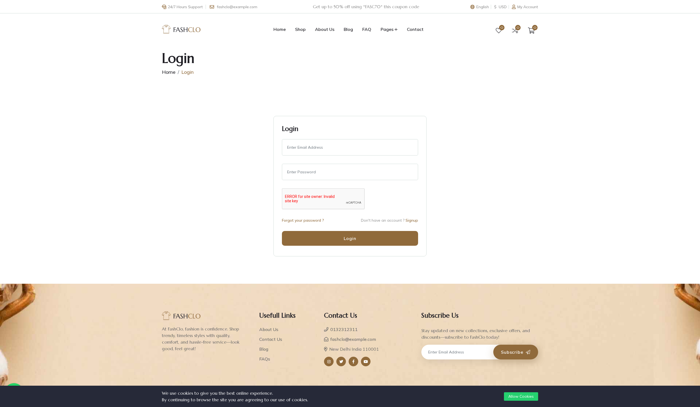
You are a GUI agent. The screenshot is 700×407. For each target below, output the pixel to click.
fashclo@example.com (237, 6)
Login (350, 238)
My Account (527, 6)
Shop (300, 29)
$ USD (500, 6)
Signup (412, 220)
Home (279, 29)
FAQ (366, 29)
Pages (387, 29)
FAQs (264, 359)
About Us (324, 29)
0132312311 (344, 329)
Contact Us (270, 339)
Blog (348, 29)
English (482, 6)
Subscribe (512, 352)
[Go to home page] (181, 28)
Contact (415, 29)
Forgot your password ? (303, 220)
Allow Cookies (521, 396)
